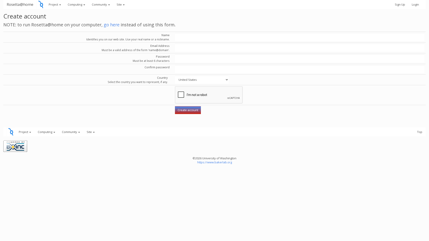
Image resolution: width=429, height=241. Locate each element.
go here (112, 25)
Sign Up (400, 4)
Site (119, 4)
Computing (75, 4)
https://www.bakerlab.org (214, 162)
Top (419, 132)
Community (100, 4)
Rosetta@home (20, 4)
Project (54, 4)
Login (415, 4)
